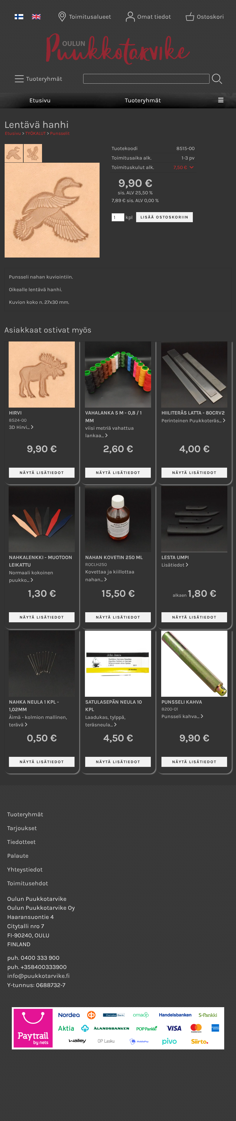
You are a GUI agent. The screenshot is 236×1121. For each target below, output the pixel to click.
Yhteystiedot (25, 869)
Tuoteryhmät (143, 100)
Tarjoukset (22, 828)
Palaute (17, 855)
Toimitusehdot (27, 883)
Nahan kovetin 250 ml (114, 557)
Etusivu (40, 100)
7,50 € (181, 167)
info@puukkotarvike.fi (38, 975)
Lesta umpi (175, 557)
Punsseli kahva (181, 702)
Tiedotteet (21, 841)
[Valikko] (221, 100)
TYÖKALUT (35, 133)
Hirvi (15, 413)
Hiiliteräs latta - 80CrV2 (193, 413)
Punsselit (60, 133)
